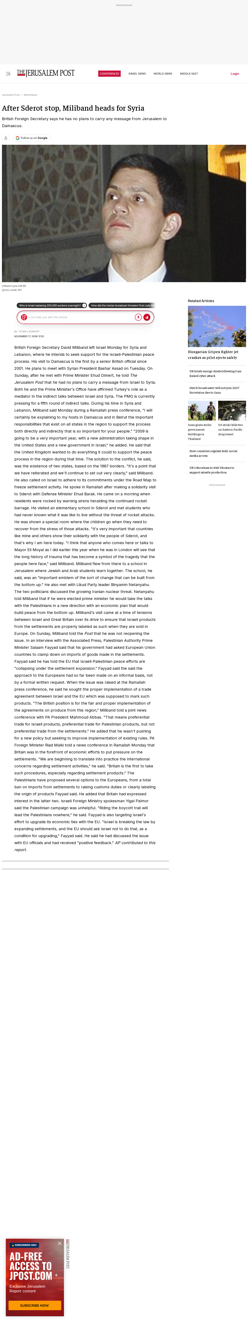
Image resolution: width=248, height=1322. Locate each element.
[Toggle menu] (8, 73)
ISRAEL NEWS (137, 73)
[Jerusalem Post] (43, 73)
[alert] (35, 1277)
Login (235, 74)
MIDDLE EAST (189, 73)
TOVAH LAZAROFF (29, 331)
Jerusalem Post (11, 94)
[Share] (6, 138)
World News (30, 94)
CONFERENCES (109, 73)
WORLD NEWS (163, 73)
